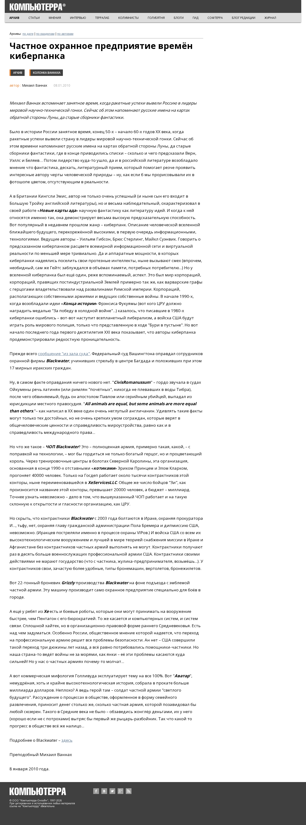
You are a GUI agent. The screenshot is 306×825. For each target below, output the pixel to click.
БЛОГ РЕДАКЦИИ (243, 18)
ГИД (195, 18)
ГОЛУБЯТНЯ (156, 18)
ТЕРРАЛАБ (102, 18)
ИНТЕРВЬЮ (78, 18)
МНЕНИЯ (55, 18)
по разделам (45, 34)
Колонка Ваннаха (46, 73)
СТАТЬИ (34, 18)
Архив (17, 73)
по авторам (65, 34)
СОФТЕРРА (215, 18)
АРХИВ (14, 18)
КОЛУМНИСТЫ (128, 18)
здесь (66, 740)
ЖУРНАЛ (270, 18)
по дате (27, 34)
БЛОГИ (179, 18)
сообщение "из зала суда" (64, 353)
